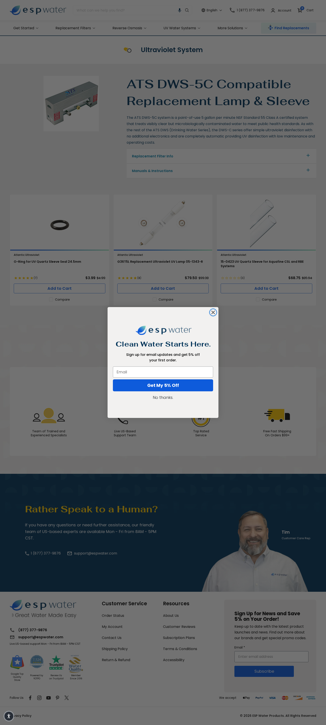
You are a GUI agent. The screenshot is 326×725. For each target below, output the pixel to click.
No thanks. (163, 397)
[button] (9, 716)
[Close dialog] (213, 312)
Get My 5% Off (163, 385)
